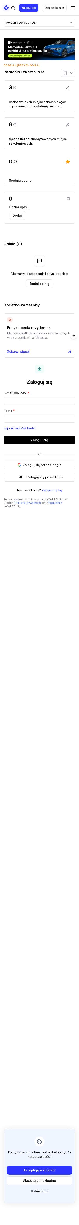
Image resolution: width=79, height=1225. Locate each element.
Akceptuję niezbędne (39, 1180)
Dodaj (17, 215)
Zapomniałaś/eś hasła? (20, 428)
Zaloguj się (29, 7)
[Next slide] (73, 335)
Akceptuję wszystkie (39, 1170)
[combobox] (39, 23)
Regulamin (55, 502)
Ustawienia (39, 1191)
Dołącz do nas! (54, 7)
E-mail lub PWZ (16, 393)
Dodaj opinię (39, 284)
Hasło (9, 411)
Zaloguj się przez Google (42, 465)
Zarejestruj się (52, 490)
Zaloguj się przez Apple (45, 477)
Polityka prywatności (28, 502)
